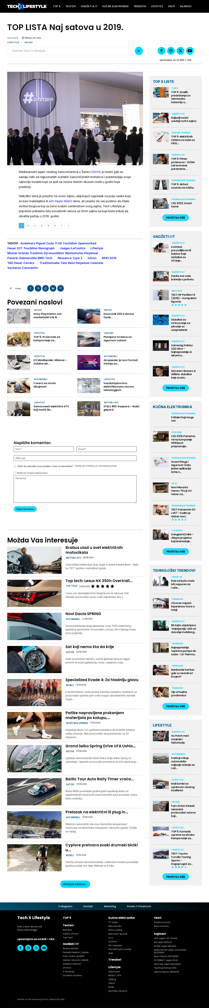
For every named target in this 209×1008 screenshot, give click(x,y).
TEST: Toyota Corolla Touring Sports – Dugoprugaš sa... (182, 859)
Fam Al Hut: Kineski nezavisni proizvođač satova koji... (183, 811)
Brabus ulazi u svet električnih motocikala (94, 550)
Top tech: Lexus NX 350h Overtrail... (99, 580)
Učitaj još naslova (74, 884)
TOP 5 (175, 88)
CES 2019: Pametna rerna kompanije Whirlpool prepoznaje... (183, 441)
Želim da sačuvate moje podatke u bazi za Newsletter (45, 466)
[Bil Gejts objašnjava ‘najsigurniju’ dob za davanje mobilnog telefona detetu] (161, 625)
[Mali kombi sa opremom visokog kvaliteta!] (161, 784)
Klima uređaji (115, 930)
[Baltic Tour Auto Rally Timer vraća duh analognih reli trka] (34, 791)
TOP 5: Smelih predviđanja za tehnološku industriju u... (180, 97)
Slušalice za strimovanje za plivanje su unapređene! (180, 325)
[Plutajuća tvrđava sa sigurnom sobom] (88, 339)
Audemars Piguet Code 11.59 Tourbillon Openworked (58, 243)
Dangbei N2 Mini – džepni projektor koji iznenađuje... (182, 538)
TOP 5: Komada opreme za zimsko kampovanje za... (182, 835)
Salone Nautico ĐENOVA (166, 971)
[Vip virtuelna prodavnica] (161, 692)
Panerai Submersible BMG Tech (29, 258)
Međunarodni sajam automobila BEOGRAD (170, 951)
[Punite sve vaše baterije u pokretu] (161, 276)
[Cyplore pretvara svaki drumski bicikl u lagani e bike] (34, 857)
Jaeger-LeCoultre (72, 248)
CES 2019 (177, 432)
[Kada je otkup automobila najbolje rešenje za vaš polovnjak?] (161, 758)
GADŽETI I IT (164, 236)
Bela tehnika (114, 926)
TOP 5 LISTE (163, 81)
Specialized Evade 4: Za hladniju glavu (101, 679)
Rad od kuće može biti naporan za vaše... (182, 584)
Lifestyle (13, 42)
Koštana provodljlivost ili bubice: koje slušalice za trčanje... (181, 253)
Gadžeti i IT (178, 114)
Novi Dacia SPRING (83, 613)
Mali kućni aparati (117, 933)
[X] (180, 51)
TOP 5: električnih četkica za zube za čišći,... (183, 140)
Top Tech (71, 586)
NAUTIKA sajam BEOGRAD (167, 964)
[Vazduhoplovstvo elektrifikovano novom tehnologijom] (88, 385)
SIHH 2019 (109, 258)
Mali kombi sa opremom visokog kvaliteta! (183, 787)
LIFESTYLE (162, 725)
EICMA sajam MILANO (165, 946)
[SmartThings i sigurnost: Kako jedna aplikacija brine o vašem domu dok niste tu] (161, 462)
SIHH (96, 172)
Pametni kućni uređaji (119, 949)
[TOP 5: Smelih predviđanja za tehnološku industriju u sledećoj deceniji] (161, 92)
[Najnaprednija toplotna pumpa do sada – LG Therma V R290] (161, 648)
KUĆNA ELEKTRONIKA (172, 407)
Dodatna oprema (72, 975)
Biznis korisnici (161, 926)
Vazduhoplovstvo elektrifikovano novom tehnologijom (119, 386)
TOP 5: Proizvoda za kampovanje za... (46, 338)
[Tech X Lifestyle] (26, 6)
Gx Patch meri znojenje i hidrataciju (180, 739)
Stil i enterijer (115, 945)
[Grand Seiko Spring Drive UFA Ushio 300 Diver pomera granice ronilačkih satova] (34, 758)
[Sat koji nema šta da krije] (34, 659)
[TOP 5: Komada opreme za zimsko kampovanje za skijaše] (161, 832)
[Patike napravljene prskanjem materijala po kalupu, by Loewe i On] (34, 725)
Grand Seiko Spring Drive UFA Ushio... (100, 746)
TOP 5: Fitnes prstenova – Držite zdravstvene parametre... (183, 164)
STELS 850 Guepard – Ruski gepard (121, 408)
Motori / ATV (114, 975)
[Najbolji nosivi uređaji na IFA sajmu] (161, 118)
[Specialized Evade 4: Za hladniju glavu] (34, 692)
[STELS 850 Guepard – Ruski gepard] (88, 408)
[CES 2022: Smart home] (161, 203)
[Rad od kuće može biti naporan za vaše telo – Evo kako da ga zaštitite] (161, 581)
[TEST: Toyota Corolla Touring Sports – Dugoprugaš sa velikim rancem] (161, 854)
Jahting (109, 333)
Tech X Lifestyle (33, 917)
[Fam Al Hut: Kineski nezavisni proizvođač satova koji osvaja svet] (161, 806)
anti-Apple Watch (60, 201)
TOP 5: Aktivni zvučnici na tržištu (182, 186)
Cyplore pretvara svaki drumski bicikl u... (101, 847)
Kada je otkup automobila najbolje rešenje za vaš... (183, 763)
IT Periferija (68, 971)
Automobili (110, 356)
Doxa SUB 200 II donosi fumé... (119, 315)
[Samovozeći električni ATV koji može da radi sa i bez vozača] (18, 408)
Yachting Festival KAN (165, 967)
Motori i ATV (111, 402)
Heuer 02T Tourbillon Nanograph (31, 248)
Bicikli (70, 685)
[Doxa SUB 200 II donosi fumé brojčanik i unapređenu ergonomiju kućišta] (88, 316)
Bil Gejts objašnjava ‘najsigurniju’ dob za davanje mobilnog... (183, 628)
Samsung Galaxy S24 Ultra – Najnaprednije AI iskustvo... (182, 350)
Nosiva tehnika (181, 132)
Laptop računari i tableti (75, 960)
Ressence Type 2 (70, 258)
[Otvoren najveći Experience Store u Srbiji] (161, 603)
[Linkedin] (53, 288)
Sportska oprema (77, 723)
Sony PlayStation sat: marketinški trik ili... (47, 315)
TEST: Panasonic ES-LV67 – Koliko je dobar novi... (183, 513)
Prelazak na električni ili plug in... (96, 812)
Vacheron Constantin (22, 268)
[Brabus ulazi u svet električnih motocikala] (34, 560)
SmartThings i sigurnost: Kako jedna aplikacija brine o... (181, 467)
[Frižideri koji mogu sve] (161, 417)
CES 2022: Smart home (181, 205)
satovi (92, 258)
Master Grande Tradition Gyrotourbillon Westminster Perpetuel (52, 253)
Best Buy (177, 291)
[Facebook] (161, 51)
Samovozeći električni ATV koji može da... (51, 408)
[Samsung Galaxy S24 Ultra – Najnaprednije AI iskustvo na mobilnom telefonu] (161, 345)
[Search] (139, 51)
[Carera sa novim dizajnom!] (18, 385)
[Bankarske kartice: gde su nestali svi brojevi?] (161, 670)
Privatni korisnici (162, 922)
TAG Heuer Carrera (20, 263)
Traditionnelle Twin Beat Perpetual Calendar (72, 263)
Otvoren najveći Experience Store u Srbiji (182, 606)
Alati (110, 953)
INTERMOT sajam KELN (166, 960)
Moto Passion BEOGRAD (166, 956)
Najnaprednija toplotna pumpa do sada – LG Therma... (183, 651)
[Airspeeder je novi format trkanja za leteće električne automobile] (88, 362)
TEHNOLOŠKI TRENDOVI (174, 570)
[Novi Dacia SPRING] (34, 626)
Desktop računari (72, 963)
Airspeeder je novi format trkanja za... (121, 361)
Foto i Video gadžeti (73, 956)
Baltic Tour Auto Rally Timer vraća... (99, 779)
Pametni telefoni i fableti (76, 952)
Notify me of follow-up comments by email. (96, 466)
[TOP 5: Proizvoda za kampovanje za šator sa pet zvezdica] (18, 339)
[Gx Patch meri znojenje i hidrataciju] (161, 736)
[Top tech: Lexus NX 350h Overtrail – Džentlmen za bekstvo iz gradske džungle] (34, 593)
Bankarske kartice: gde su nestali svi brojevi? (182, 673)
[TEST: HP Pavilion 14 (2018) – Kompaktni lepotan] (161, 295)
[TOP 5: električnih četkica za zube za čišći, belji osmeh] (161, 137)
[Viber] (60, 288)
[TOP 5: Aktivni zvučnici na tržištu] (161, 184)
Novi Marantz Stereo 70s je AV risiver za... (181, 490)
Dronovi (67, 967)
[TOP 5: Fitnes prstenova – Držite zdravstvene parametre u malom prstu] (161, 159)
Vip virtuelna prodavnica (179, 693)
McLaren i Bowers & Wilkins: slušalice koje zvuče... (183, 374)
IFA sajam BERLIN (163, 942)
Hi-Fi (174, 483)
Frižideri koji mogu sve (182, 419)
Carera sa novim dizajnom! (44, 385)
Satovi (28, 42)
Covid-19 (177, 577)
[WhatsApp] (45, 288)
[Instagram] (171, 51)
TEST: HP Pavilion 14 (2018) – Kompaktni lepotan (183, 298)
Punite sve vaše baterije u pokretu (182, 277)
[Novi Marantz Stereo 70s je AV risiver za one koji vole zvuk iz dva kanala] (161, 488)
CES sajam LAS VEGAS (165, 938)
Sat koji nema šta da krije (89, 646)
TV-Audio (177, 530)
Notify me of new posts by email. (32, 473)
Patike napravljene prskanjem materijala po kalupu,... (94, 715)
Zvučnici (112, 941)
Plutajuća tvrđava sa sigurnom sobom (118, 338)
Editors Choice (70, 933)
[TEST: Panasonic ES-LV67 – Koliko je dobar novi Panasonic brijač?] (161, 510)
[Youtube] (190, 51)
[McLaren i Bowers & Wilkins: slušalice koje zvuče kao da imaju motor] (161, 371)
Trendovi (177, 599)
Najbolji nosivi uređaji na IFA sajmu (183, 119)
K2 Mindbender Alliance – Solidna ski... (50, 361)
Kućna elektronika (183, 180)
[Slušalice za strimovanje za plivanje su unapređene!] (161, 320)
